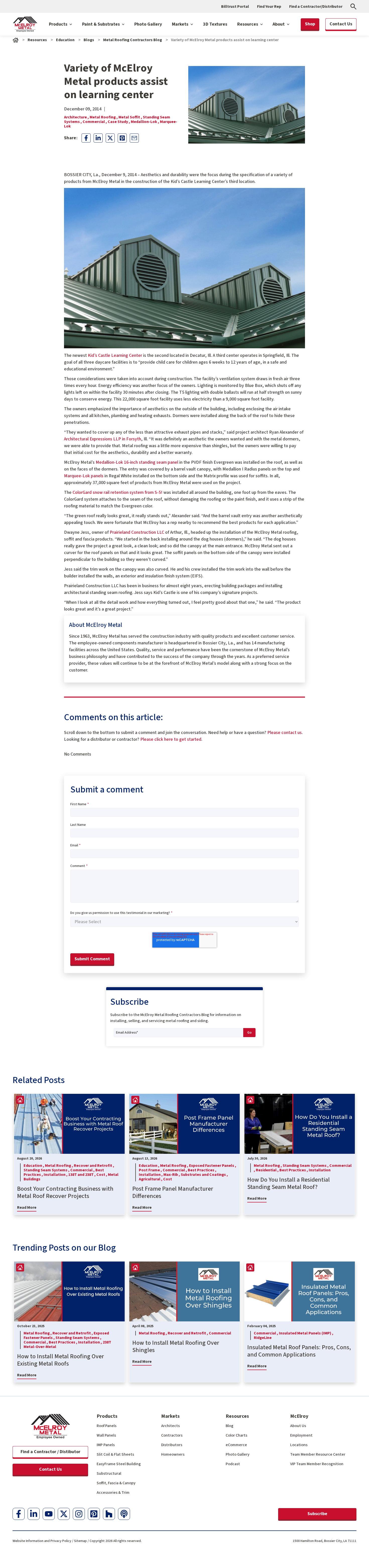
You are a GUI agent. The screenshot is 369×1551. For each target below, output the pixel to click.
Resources (248, 24)
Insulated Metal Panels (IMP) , (306, 1333)
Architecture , (77, 117)
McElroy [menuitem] (299, 1416)
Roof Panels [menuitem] (106, 1426)
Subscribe (317, 1514)
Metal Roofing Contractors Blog (132, 40)
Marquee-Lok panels (83, 476)
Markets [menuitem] (170, 1416)
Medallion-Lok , (145, 121)
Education (65, 40)
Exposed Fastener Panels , (212, 1165)
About (279, 24)
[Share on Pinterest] (122, 138)
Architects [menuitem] (170, 1426)
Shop (310, 24)
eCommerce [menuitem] (236, 1445)
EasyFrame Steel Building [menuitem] (119, 1464)
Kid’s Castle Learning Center (115, 355)
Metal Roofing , (104, 117)
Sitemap (80, 1540)
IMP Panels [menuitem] (106, 1445)
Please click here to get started (170, 739)
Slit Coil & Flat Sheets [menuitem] (115, 1454)
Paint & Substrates (101, 24)
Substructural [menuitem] (109, 1473)
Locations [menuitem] (299, 1445)
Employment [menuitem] (301, 1435)
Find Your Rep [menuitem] (269, 6)
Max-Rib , (172, 1174)
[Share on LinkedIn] (98, 138)
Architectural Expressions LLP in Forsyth (102, 439)
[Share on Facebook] (86, 138)
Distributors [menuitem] (171, 1445)
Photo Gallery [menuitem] (238, 1454)
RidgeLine (263, 1337)
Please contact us (284, 732)
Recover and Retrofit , (94, 1165)
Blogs (89, 40)
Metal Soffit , (130, 117)
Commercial (220, 1333)
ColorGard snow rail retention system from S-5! (117, 492)
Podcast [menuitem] (233, 1464)
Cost (167, 1179)
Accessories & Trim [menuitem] (113, 1492)
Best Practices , (202, 1170)
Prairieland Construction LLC (137, 532)
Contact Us (50, 1469)
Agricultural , (151, 1179)
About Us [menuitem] (298, 1426)
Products (58, 24)
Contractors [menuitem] (171, 1435)
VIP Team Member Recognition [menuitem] (316, 1464)
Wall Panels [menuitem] (106, 1435)
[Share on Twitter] (110, 138)
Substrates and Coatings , (204, 1174)
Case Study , (119, 121)
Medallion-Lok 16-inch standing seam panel (137, 462)
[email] (134, 138)
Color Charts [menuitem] (236, 1435)
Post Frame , (151, 1170)
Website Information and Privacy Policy (42, 1540)
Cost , (102, 1174)
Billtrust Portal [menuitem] (235, 6)
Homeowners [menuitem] (172, 1454)
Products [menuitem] (107, 1416)
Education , (34, 1165)
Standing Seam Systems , (47, 1170)
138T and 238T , (82, 1174)
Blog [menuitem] (229, 1426)
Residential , (267, 1170)
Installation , (56, 1174)
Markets (180, 24)
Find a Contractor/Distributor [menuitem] (315, 6)
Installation (320, 1170)
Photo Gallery (148, 24)
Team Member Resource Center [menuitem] (317, 1454)
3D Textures (215, 24)
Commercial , (95, 121)
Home (16, 40)
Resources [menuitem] (237, 1416)
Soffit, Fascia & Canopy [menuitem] (116, 1483)
